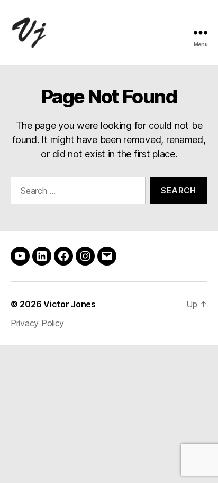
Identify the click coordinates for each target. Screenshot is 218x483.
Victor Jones (69, 304)
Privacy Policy (37, 323)
